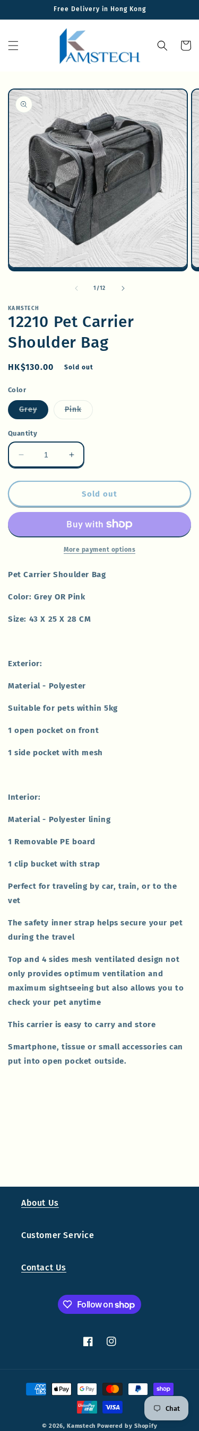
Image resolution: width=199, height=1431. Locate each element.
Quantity (22, 433)
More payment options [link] (99, 549)
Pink (79, 411)
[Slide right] (123, 288)
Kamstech (81, 1426)
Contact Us (43, 1267)
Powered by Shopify (127, 1426)
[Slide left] (76, 288)
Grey (33, 411)
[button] (13, 45)
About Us (40, 1203)
